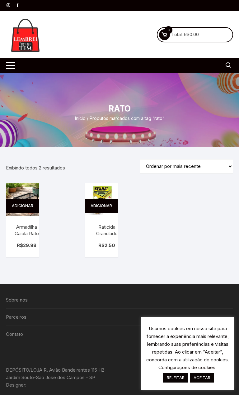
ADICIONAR (22, 205)
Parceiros (16, 317)
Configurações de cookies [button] (186, 367)
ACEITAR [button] (202, 377)
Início (80, 118)
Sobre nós (17, 300)
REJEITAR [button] (176, 377)
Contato (14, 334)
